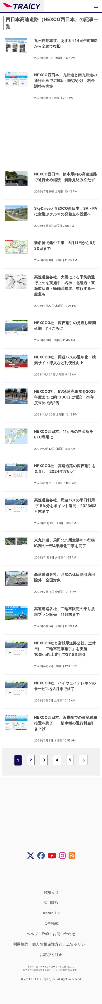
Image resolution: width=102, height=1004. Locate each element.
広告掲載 (51, 923)
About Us (51, 912)
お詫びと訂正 (51, 954)
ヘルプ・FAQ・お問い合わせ (51, 933)
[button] (96, 6)
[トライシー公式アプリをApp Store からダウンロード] (54, 874)
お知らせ (51, 892)
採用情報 (51, 902)
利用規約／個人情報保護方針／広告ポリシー (51, 944)
